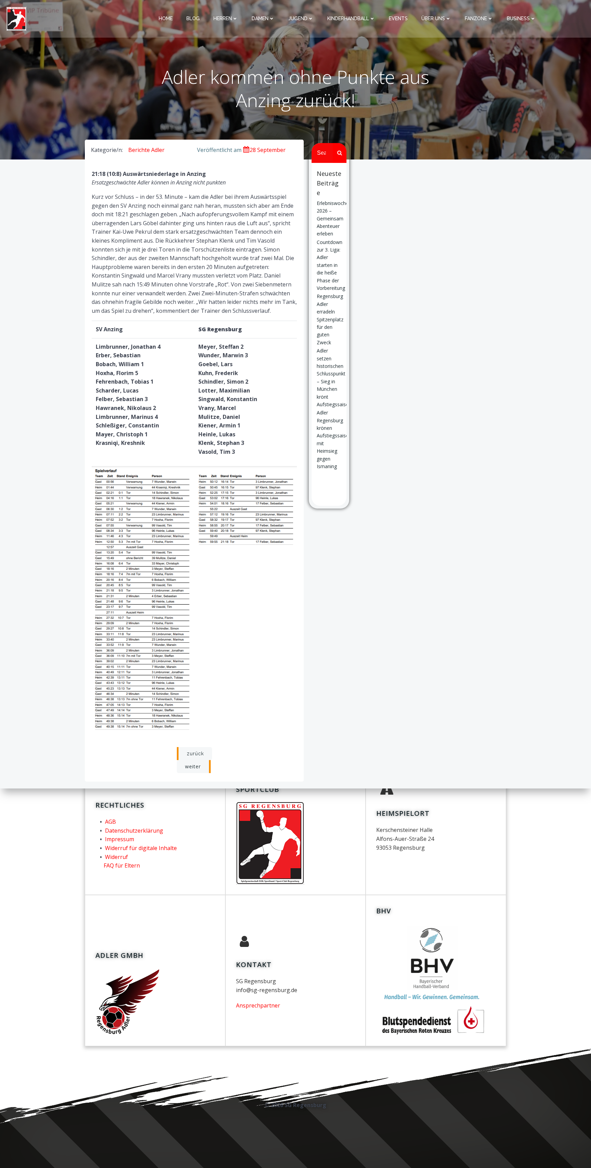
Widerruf (116, 857)
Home (166, 18)
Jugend (297, 18)
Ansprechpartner (258, 1005)
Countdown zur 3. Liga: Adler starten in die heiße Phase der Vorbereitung (331, 265)
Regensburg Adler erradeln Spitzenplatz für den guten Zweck (330, 319)
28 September (268, 150)
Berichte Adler (146, 150)
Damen (260, 18)
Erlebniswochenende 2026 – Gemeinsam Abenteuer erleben (339, 218)
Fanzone (476, 18)
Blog (193, 18)
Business (518, 18)
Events (398, 18)
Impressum (119, 839)
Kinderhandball (348, 18)
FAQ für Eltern (122, 865)
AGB (110, 821)
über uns (433, 18)
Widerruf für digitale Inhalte (141, 848)
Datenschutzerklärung (134, 830)
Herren (222, 18)
